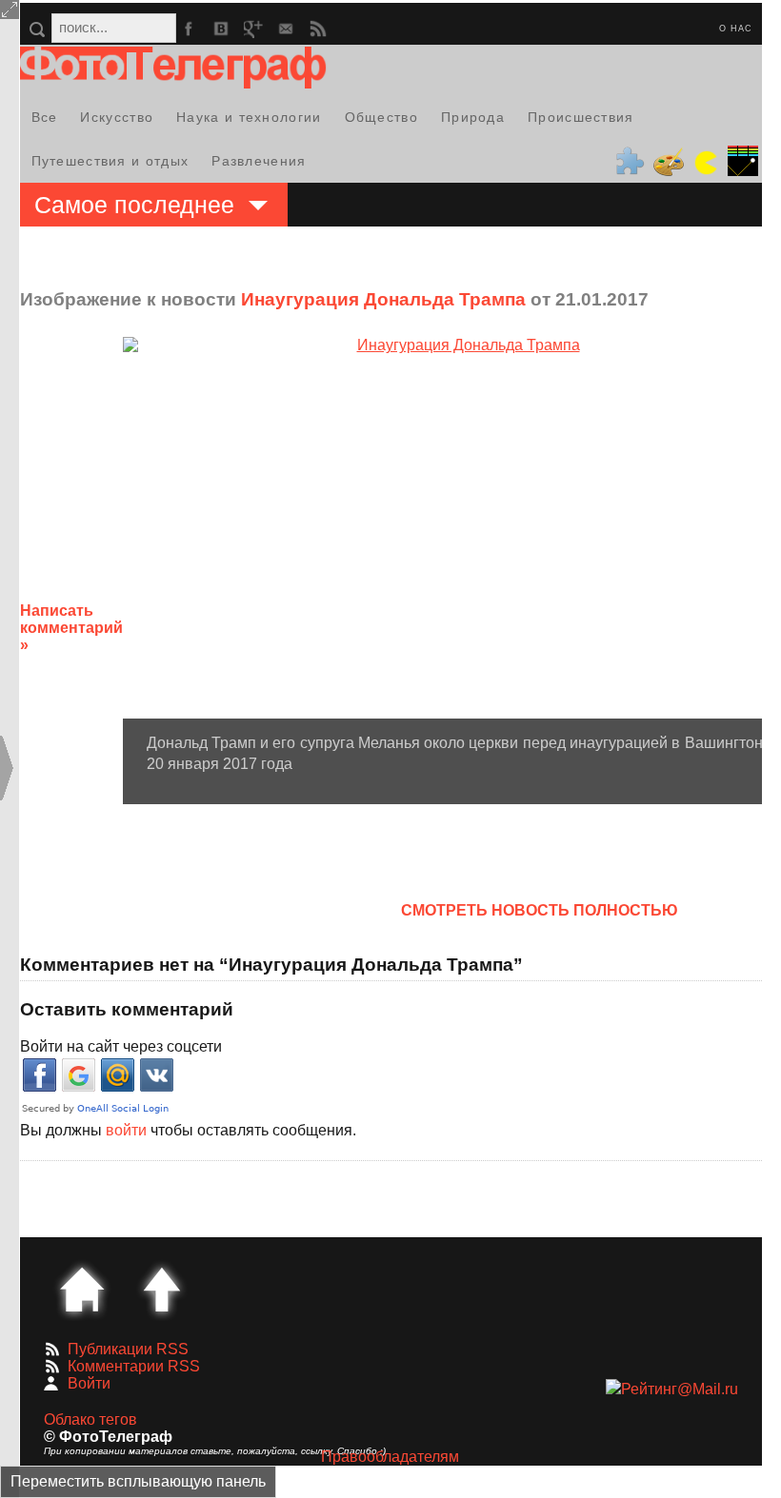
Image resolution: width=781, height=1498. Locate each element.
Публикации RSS (128, 1349)
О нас (735, 28)
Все (44, 117)
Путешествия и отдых (110, 160)
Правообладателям (390, 1457)
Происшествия (581, 117)
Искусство (116, 117)
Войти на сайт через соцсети (121, 1046)
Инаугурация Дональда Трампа (383, 299)
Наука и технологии (248, 117)
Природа (473, 117)
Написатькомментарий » (71, 627)
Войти (89, 1383)
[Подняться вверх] (162, 1290)
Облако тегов (90, 1419)
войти (126, 1130)
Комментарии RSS (134, 1366)
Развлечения (258, 160)
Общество (381, 117)
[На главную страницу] (82, 1290)
